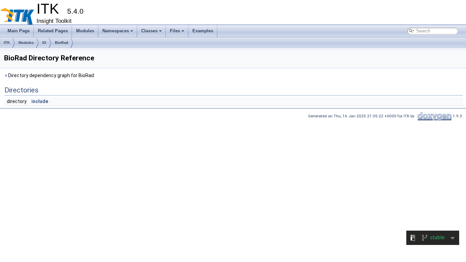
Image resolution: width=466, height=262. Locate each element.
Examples (202, 30)
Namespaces (115, 30)
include (39, 101)
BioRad (61, 43)
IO (44, 43)
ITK (7, 43)
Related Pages (53, 30)
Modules (85, 30)
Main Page (19, 30)
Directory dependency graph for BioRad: (51, 75)
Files (175, 30)
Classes (149, 30)
